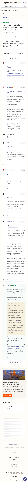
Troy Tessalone (10, 63)
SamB (8, 285)
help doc (15, 320)
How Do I (5, 17)
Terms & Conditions (8, 447)
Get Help (3, 10)
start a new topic (18, 346)
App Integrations (14, 469)
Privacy (21, 480)
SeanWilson (9, 221)
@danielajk (11, 91)
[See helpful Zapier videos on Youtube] (22, 473)
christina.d (9, 87)
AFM (8, 142)
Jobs (14, 462)
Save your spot (7, 395)
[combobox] (14, 6)
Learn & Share (13, 10)
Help (14, 455)
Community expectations (10, 411)
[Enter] (2, 6)
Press (14, 459)
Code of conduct (8, 406)
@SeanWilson (10, 93)
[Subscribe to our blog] (17, 473)
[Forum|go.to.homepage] (11, 2)
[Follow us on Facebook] (11, 473)
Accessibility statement (19, 447)
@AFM (9, 67)
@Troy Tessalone (11, 146)
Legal (16, 480)
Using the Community (9, 408)
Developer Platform (14, 457)
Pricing (14, 452)
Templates (14, 466)
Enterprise (14, 464)
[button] (24, 2)
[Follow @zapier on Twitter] (19, 473)
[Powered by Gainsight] (14, 445)
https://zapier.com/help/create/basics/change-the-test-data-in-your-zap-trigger (16, 75)
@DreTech (17, 91)
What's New (4, 14)
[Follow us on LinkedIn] (14, 473)
